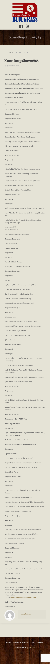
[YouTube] (28, 26)
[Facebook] (21, 26)
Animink (32, 647)
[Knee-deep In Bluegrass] (25, 12)
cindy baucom (26, 614)
